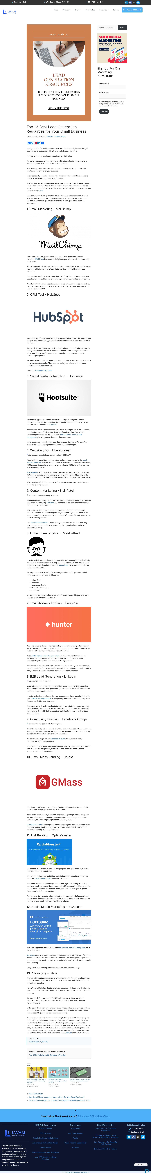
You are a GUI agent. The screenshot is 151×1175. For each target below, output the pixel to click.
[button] (66, 9)
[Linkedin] (126, 2)
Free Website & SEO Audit (132, 10)
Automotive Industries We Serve (45, 1152)
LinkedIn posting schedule (41, 699)
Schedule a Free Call (58, 1055)
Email (104, 92)
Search (122, 27)
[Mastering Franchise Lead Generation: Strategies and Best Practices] (58, 1072)
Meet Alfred (63, 565)
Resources (103, 10)
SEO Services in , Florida (38, 1042)
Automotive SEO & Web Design (45, 1143)
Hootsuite (53, 425)
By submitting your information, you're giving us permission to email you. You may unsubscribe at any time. (111, 104)
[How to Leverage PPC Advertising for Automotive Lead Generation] (80, 1072)
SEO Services (45, 1133)
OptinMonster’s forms (43, 879)
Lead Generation (36, 1094)
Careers (75, 1148)
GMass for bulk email (35, 825)
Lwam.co (68, 1033)
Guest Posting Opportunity (75, 1143)
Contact (116, 10)
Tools (75, 1138)
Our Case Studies (75, 1133)
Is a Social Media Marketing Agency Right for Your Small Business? (56, 1097)
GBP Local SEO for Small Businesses (106, 1130)
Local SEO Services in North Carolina (45, 1158)
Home (56, 10)
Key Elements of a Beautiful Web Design (105, 1143)
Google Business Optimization (45, 1138)
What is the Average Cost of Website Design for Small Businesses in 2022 (59, 1100)
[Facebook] (130, 2)
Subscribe (104, 111)
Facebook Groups (58, 739)
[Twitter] (138, 2)
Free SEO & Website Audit (39, 1055)
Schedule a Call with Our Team (94, 1116)
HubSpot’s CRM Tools (43, 371)
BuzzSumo (31, 955)
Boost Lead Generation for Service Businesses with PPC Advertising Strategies (36, 1080)
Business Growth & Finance (105, 1149)
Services (66, 10)
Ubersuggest (32, 472)
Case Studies (90, 10)
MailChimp (39, 259)
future (40, 191)
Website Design (45, 1129)
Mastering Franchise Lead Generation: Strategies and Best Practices (57, 1080)
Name (104, 83)
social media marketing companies (72, 948)
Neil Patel (50, 503)
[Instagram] (134, 2)
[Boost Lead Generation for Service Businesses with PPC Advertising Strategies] (37, 1072)
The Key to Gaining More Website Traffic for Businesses (105, 1136)
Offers (77, 10)
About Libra (75, 1129)
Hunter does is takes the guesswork (45, 656)
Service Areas (45, 1148)
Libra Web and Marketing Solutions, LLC (77, 1172)
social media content (39, 523)
